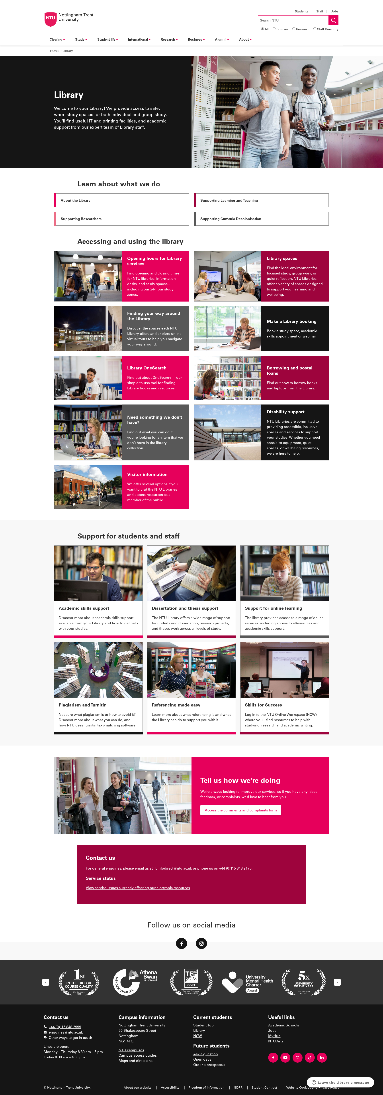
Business (195, 39)
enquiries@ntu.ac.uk (66, 1032)
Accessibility (170, 1087)
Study (79, 39)
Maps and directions (135, 1060)
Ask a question (205, 1054)
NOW (197, 1035)
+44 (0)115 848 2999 (65, 1026)
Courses (282, 29)
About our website (138, 1087)
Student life (106, 39)
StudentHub (203, 1025)
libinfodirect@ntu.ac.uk (173, 868)
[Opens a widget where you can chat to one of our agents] (340, 1082)
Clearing (56, 39)
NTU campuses (131, 1050)
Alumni (220, 39)
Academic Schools (283, 1025)
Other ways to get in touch (70, 1037)
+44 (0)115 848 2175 (235, 868)
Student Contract (264, 1087)
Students (301, 11)
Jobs (334, 11)
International (138, 39)
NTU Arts (275, 1041)
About (244, 39)
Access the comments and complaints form (241, 810)
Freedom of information (207, 1087)
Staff (319, 11)
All (267, 29)
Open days (202, 1059)
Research (302, 29)
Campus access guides (138, 1055)
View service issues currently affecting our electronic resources (138, 887)
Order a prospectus (209, 1064)
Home (55, 51)
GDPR (238, 1087)
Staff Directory (327, 29)
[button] (45, 982)
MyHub (274, 1035)
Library (199, 1030)
